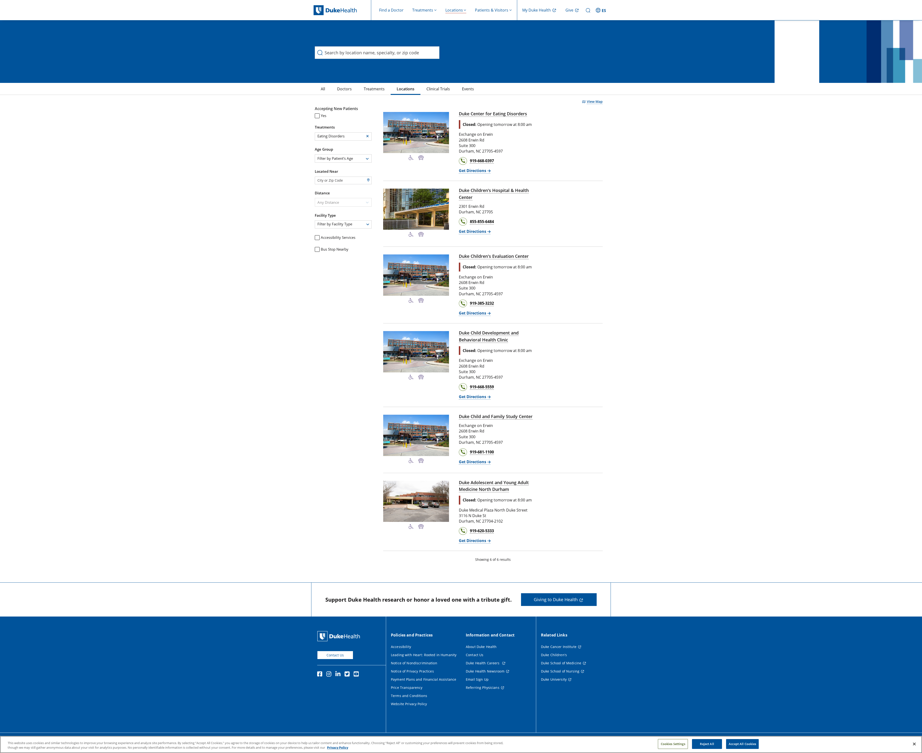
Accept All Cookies (742, 744)
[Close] (914, 744)
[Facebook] (320, 674)
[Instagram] (330, 674)
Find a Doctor (391, 10)
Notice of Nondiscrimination (414, 663)
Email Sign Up (477, 679)
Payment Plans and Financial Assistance (423, 679)
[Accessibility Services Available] (411, 158)
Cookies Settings (673, 744)
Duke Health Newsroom (485, 671)
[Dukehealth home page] (342, 10)
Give (569, 10)
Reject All (707, 744)
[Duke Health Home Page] (339, 636)
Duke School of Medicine (561, 663)
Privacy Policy (337, 748)
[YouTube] (357, 674)
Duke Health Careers (483, 663)
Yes (323, 115)
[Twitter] (348, 674)
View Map (595, 101)
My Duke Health (536, 10)
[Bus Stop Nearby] (421, 158)
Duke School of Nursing (560, 671)
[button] (601, 10)
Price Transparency (407, 687)
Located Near (326, 171)
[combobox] (343, 158)
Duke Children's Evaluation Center (494, 256)
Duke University (554, 679)
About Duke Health (481, 646)
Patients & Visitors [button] (491, 10)
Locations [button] (454, 10)
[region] (461, 744)
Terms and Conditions (409, 695)
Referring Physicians (482, 687)
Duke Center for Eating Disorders (493, 114)
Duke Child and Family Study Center (496, 416)
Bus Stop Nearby (334, 249)
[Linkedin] (339, 674)
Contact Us (335, 655)
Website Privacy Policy (409, 704)
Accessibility (401, 646)
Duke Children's (554, 655)
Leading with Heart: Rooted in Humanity (423, 655)
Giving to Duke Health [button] (556, 599)
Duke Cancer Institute (558, 646)
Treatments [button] (422, 10)
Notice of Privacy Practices (412, 671)
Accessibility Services (338, 237)
